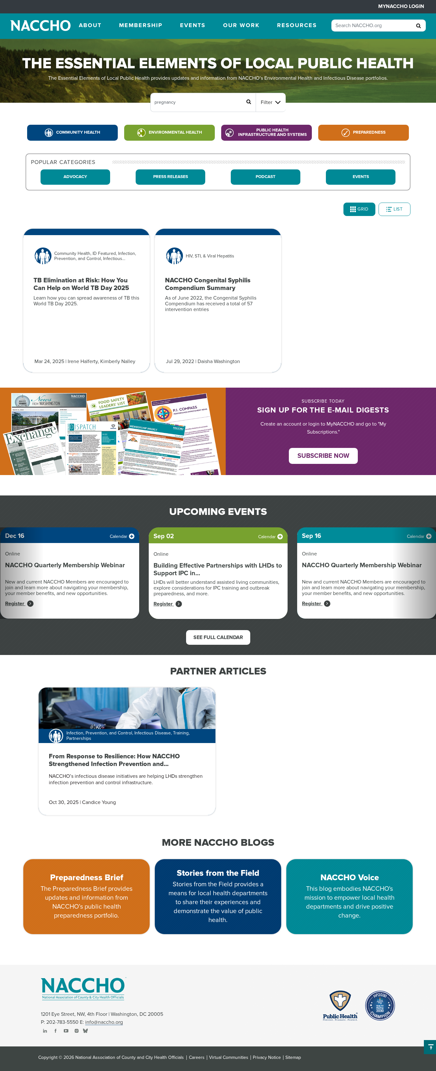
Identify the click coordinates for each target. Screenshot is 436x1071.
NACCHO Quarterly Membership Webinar (65, 565)
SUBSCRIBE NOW (323, 456)
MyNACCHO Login (401, 6)
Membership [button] (140, 25)
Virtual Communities (228, 1057)
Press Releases (170, 176)
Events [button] (193, 25)
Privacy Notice (267, 1057)
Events (361, 176)
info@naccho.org (104, 1022)
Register (15, 603)
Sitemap (293, 1057)
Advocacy (75, 176)
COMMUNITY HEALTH (78, 132)
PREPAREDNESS (369, 132)
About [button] (90, 25)
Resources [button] (297, 25)
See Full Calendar (218, 637)
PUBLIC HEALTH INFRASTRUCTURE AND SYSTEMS (272, 132)
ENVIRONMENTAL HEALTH (175, 132)
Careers (197, 1057)
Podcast (265, 176)
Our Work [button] (241, 25)
